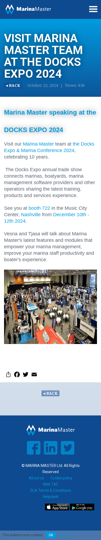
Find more (65, 535)
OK (51, 535)
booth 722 (40, 208)
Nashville (30, 214)
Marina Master (39, 144)
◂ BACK (13, 85)
